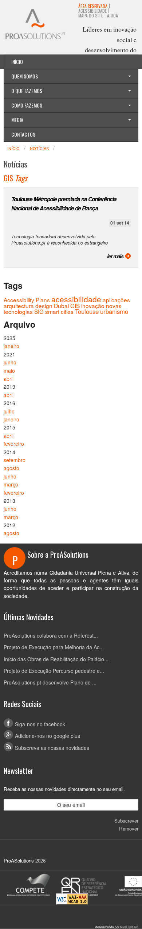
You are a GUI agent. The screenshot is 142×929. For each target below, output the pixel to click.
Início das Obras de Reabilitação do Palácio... (56, 659)
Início (17, 61)
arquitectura (19, 306)
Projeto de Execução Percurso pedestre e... (54, 670)
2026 (40, 860)
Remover (128, 828)
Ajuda (112, 15)
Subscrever (126, 820)
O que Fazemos (26, 90)
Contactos (23, 134)
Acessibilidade (92, 11)
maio (9, 370)
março (11, 484)
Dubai (61, 306)
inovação (92, 306)
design (43, 306)
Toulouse (87, 311)
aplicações (116, 300)
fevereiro (14, 443)
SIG (39, 311)
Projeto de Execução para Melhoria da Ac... (54, 647)
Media (17, 120)
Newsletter (18, 770)
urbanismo (114, 311)
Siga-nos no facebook (40, 724)
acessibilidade (76, 299)
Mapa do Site (90, 15)
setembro (14, 460)
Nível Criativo (129, 927)
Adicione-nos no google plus (47, 735)
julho (9, 411)
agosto (11, 468)
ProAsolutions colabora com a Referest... (51, 635)
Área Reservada (92, 6)
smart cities (59, 311)
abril (8, 378)
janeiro (11, 346)
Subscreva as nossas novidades (52, 747)
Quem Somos (24, 76)
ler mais (115, 256)
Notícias (39, 148)
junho (10, 362)
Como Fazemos (26, 105)
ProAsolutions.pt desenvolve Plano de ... (50, 682)
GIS (75, 306)
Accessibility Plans (27, 300)
